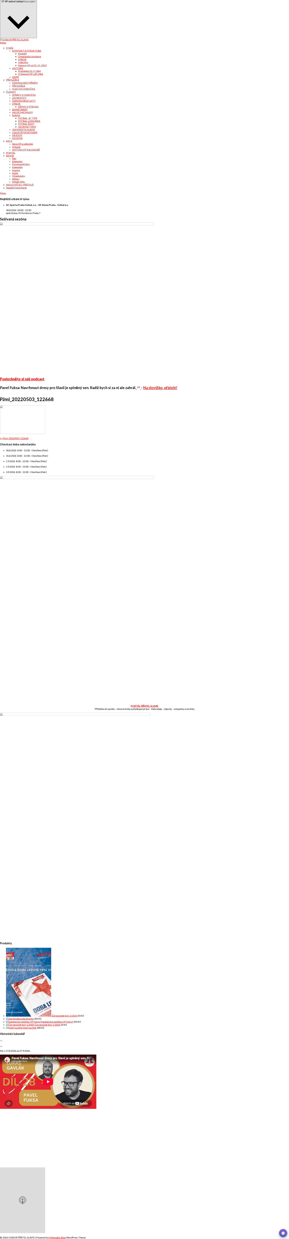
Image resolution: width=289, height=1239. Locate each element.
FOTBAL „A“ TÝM (27, 118)
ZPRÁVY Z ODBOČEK (24, 94)
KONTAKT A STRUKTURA (26, 50)
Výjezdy (16, 146)
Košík (15, 173)
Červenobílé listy (21, 164)
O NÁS (9, 47)
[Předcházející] (1, 1040)
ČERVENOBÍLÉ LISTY (23, 100)
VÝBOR (22, 59)
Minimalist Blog (57, 1237)
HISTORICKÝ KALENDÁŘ (26, 149)
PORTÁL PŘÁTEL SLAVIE (144, 705)
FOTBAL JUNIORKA (29, 120)
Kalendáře (17, 167)
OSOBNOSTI (19, 97)
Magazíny (17, 161)
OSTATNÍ (17, 138)
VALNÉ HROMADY (22, 112)
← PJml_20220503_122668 (14, 438)
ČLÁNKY (11, 91)
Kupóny (16, 170)
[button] (283, 1233)
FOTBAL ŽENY (26, 123)
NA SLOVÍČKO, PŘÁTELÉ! (20, 184)
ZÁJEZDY (17, 135)
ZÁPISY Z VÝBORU (28, 106)
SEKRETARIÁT (20, 109)
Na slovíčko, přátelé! (160, 387)
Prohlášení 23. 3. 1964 (29, 71)
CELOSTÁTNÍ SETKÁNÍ (24, 132)
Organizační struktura (29, 56)
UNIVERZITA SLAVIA (23, 129)
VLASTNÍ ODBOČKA (23, 88)
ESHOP (10, 155)
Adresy (15, 178)
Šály (14, 158)
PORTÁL (10, 152)
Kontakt (22, 53)
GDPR (15, 76)
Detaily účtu (18, 181)
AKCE (9, 141)
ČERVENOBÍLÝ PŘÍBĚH (25, 82)
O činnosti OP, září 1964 (30, 73)
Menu (3, 42)
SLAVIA (16, 115)
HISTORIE (17, 68)
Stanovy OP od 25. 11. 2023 (32, 65)
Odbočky (23, 62)
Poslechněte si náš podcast (22, 379)
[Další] (1, 1046)
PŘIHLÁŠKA (12, 79)
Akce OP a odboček (22, 143)
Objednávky (18, 175)
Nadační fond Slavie (16, 187)
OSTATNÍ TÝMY (27, 126)
